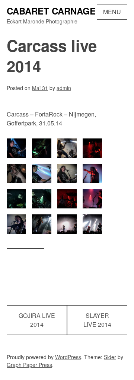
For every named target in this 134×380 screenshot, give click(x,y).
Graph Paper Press (29, 364)
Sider (110, 357)
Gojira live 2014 (37, 320)
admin (64, 88)
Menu (112, 11)
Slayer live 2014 (97, 320)
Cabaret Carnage (51, 10)
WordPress (68, 357)
